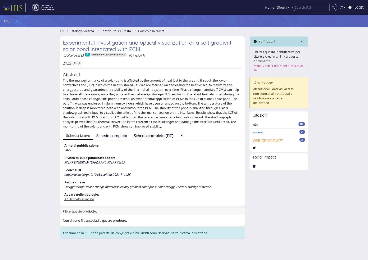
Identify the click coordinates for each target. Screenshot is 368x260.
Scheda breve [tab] (78, 135)
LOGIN (359, 7)
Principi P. (137, 55)
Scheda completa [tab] (111, 135)
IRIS (62, 31)
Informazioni (266, 41)
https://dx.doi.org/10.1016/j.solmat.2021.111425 (97, 175)
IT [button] (341, 7)
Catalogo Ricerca (82, 31)
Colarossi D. (74, 55)
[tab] (182, 136)
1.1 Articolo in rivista (149, 31)
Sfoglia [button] (282, 7)
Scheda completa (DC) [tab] (153, 135)
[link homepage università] (43, 7)
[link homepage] (14, 7)
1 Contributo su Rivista (114, 31)
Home (269, 7)
